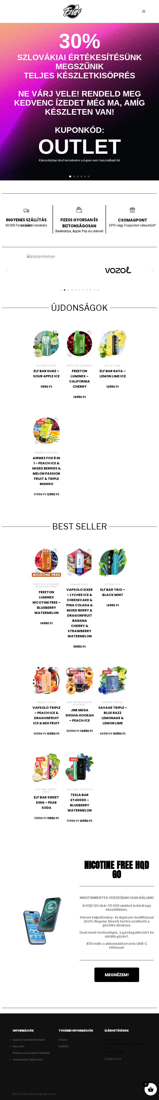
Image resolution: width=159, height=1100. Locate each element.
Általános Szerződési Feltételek (31, 1053)
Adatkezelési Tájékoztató (28, 1059)
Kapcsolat (18, 1046)
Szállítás (64, 1046)
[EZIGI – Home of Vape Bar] (72, 11)
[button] (70, 176)
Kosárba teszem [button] (46, 358)
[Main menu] (144, 11)
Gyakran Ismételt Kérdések (29, 1039)
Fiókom (63, 1039)
